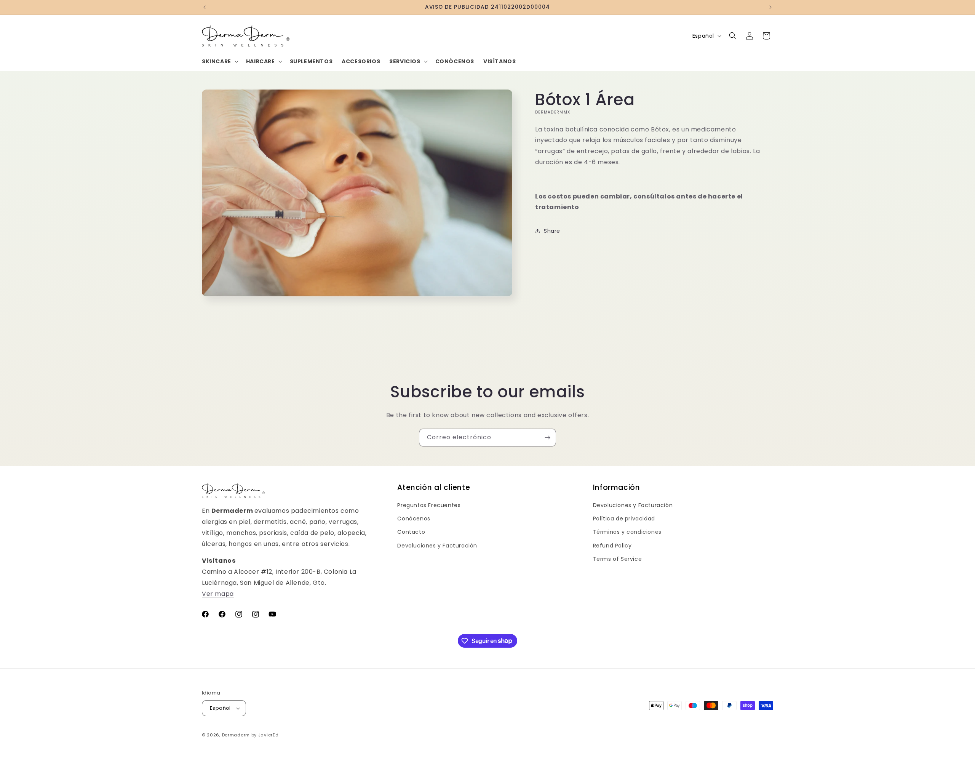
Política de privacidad (624, 518)
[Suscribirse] (547, 438)
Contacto (411, 532)
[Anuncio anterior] (204, 7)
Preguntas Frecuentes (428, 505)
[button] (219, 61)
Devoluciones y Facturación (437, 545)
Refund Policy (612, 545)
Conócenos (413, 518)
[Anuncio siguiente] (770, 7)
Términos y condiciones (627, 532)
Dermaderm (236, 735)
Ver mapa (218, 593)
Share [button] (552, 231)
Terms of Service (617, 559)
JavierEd (268, 735)
